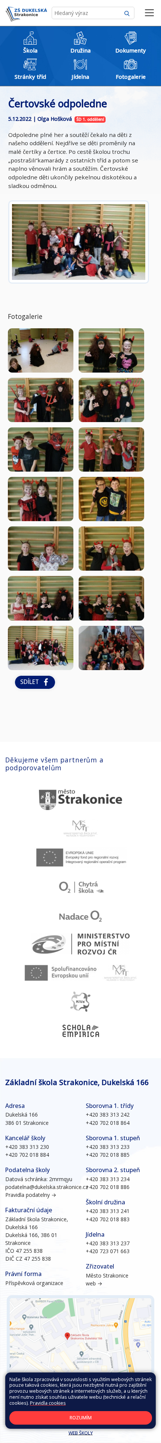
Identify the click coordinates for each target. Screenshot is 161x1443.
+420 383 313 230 (27, 1146)
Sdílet (31, 682)
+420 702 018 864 (108, 1122)
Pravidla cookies (48, 1403)
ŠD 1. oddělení (90, 119)
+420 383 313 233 (108, 1146)
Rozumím (81, 1417)
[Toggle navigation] (149, 13)
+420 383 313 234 (108, 1179)
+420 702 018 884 (27, 1154)
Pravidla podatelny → (30, 1194)
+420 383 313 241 (108, 1211)
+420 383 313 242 (108, 1114)
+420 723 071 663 (108, 1251)
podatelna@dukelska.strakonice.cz (46, 1186)
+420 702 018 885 (108, 1154)
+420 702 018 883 (108, 1219)
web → (94, 1283)
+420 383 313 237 (108, 1243)
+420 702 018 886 (108, 1186)
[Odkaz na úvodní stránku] (26, 13)
